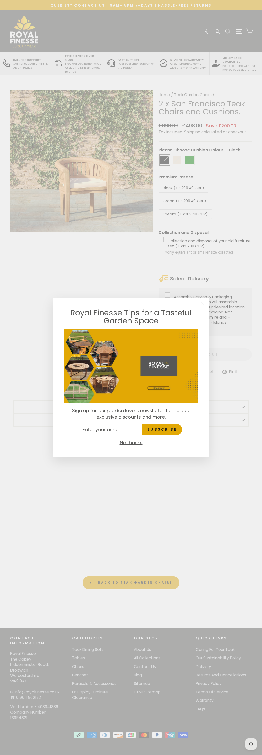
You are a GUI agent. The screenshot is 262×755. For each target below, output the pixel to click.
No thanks (131, 442)
